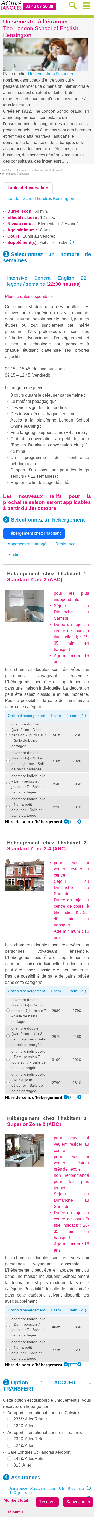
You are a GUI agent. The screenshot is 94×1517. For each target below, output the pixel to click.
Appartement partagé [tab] (27, 544)
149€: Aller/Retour (30, 1458)
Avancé (71, 224)
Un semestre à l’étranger (50, 74)
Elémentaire (49, 224)
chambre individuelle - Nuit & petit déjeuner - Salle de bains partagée (28, 807)
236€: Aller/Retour (30, 1419)
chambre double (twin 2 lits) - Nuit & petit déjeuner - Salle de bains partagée (28, 761)
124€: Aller (23, 1426)
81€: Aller (22, 1465)
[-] (66, 822)
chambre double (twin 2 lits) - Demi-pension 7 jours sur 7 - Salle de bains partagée (28, 735)
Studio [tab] (14, 554)
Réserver (47, 1502)
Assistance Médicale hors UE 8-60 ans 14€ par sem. (46, 1490)
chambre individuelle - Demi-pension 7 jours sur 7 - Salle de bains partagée (28, 784)
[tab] (28, 187)
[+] (79, 822)
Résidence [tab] (65, 544)
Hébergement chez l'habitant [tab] (34, 533)
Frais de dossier (53, 242)
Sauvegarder (78, 1502)
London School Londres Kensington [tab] (41, 198)
